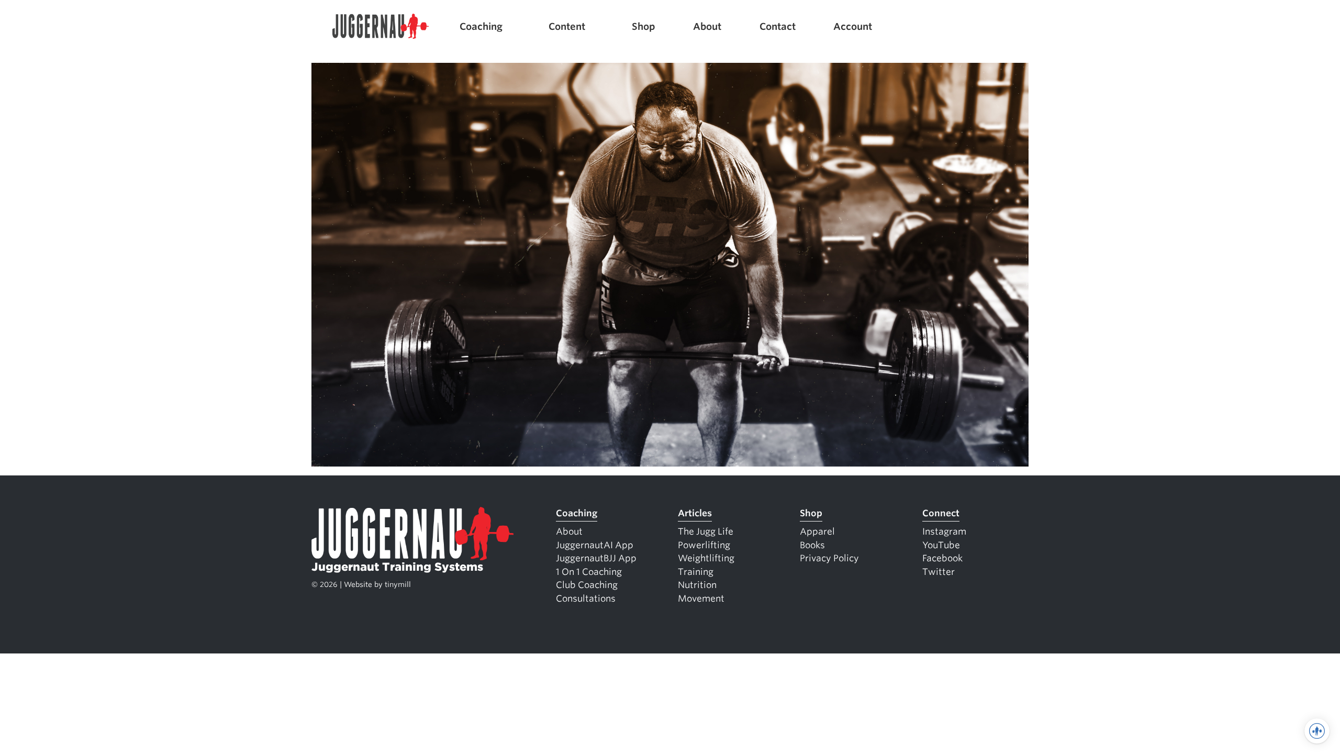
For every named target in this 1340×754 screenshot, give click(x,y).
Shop (643, 26)
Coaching (481, 26)
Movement (701, 598)
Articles (695, 513)
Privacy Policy (829, 558)
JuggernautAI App (594, 545)
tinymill (398, 584)
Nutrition (697, 585)
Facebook (942, 558)
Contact (778, 26)
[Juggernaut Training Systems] (380, 26)
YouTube (941, 545)
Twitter (938, 572)
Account (852, 26)
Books (812, 545)
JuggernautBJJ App (596, 558)
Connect (940, 513)
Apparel (817, 531)
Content (567, 26)
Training (695, 572)
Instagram (944, 531)
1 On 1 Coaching (589, 572)
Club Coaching (587, 585)
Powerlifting (704, 545)
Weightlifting (706, 558)
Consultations (586, 598)
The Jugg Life (705, 531)
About (707, 26)
